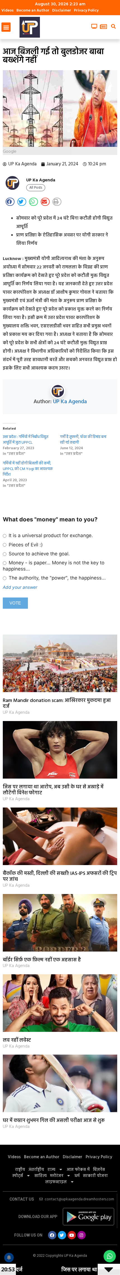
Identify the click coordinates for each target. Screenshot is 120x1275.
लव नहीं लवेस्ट (17, 1040)
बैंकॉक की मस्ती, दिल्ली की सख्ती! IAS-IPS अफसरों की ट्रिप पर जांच (60, 877)
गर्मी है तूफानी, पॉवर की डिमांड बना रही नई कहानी (83, 440)
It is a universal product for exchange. (50, 535)
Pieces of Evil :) (25, 545)
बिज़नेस (99, 1170)
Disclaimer (61, 10)
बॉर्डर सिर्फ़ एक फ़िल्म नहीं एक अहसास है (42, 960)
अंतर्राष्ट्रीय (36, 1170)
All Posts (35, 188)
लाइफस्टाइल (56, 1182)
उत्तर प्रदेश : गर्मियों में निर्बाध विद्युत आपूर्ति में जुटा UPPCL (25, 440)
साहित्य (40, 1176)
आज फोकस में (78, 1170)
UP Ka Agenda (70, 401)
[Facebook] (52, 1235)
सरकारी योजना (95, 1176)
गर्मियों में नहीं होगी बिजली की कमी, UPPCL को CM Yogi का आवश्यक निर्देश (28, 469)
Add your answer (20, 587)
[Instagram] (81, 1235)
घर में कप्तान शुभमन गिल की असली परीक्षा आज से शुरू (54, 1121)
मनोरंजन (56, 1176)
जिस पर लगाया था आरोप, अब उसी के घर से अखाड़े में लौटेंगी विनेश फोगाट (53, 790)
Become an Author (32, 10)
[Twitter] (62, 1235)
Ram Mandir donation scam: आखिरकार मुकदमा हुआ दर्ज (57, 704)
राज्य (51, 1170)
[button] (6, 27)
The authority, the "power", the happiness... (56, 578)
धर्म (77, 1176)
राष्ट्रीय (20, 1170)
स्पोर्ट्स (17, 1176)
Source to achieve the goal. (38, 553)
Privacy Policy (86, 10)
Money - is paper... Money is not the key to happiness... (53, 566)
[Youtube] (72, 1235)
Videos (7, 10)
